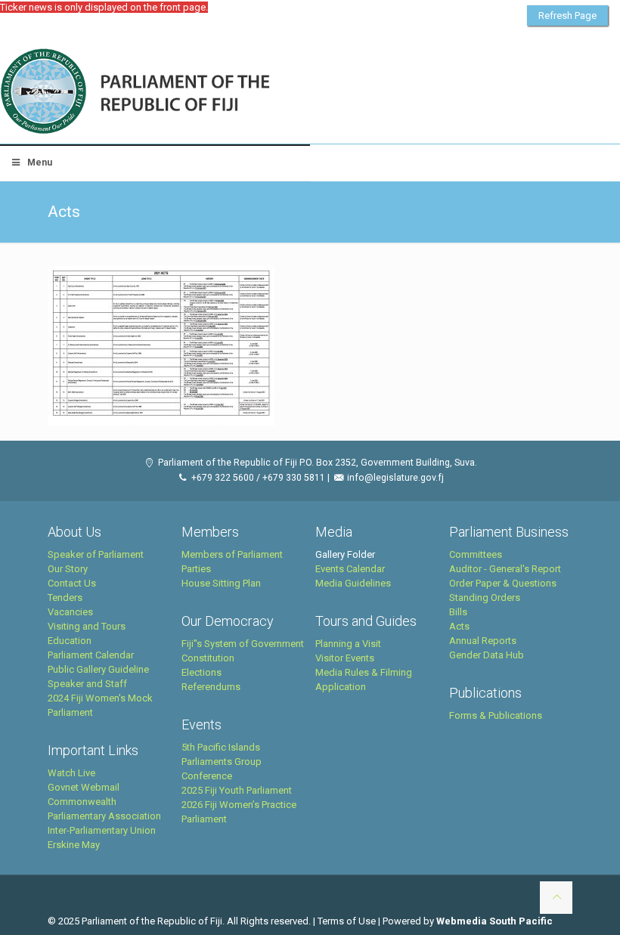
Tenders (65, 597)
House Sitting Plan (221, 583)
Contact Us (72, 583)
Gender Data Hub (486, 655)
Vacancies (70, 612)
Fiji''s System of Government (242, 643)
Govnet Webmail (83, 787)
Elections (201, 672)
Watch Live (71, 773)
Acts (459, 626)
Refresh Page (567, 15)
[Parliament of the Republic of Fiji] (197, 92)
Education (69, 640)
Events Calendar (350, 568)
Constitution (207, 658)
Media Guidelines (353, 583)
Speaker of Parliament (96, 554)
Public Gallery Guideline (98, 669)
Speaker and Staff (87, 683)
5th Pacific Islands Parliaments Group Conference (221, 761)
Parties (196, 568)
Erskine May (74, 844)
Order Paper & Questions (502, 583)
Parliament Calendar (91, 655)
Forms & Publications (495, 715)
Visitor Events (344, 658)
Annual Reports (482, 640)
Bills (458, 612)
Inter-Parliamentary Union (102, 830)
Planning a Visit (348, 643)
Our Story (68, 568)
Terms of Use (347, 921)
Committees (475, 554)
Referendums (210, 686)
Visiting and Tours (87, 626)
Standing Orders (484, 597)
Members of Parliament (232, 554)
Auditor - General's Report (505, 568)
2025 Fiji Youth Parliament (236, 790)
